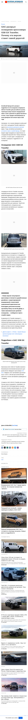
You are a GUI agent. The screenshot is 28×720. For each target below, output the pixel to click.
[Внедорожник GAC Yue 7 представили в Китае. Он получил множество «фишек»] (14, 475)
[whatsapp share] (7, 447)
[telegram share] (15, 447)
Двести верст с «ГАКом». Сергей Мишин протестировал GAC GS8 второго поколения (14, 333)
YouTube (14, 425)
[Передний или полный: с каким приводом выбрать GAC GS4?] (14, 499)
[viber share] (18, 447)
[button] (14, 157)
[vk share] (10, 447)
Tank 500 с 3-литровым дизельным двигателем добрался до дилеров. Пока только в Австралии (13, 587)
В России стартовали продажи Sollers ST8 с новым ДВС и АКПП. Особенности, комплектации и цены (14, 616)
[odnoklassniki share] (12, 447)
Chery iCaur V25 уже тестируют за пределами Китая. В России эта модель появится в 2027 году (13, 559)
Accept (20, 717)
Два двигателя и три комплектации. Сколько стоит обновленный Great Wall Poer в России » (15, 435)
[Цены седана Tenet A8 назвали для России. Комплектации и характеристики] (14, 658)
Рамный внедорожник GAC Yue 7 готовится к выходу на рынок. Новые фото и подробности (13, 531)
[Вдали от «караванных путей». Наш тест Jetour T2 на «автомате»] (14, 632)
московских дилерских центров (15, 127)
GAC (2, 459)
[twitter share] (5, 447)
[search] (26, 2)
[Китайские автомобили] (14, 1)
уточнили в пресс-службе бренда (10, 131)
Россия (19, 21)
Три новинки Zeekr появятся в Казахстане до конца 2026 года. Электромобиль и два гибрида (14, 697)
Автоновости (13, 21)
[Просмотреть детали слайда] (15, 429)
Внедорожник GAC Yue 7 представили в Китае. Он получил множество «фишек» (13, 486)
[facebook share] (2, 447)
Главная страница (5, 21)
